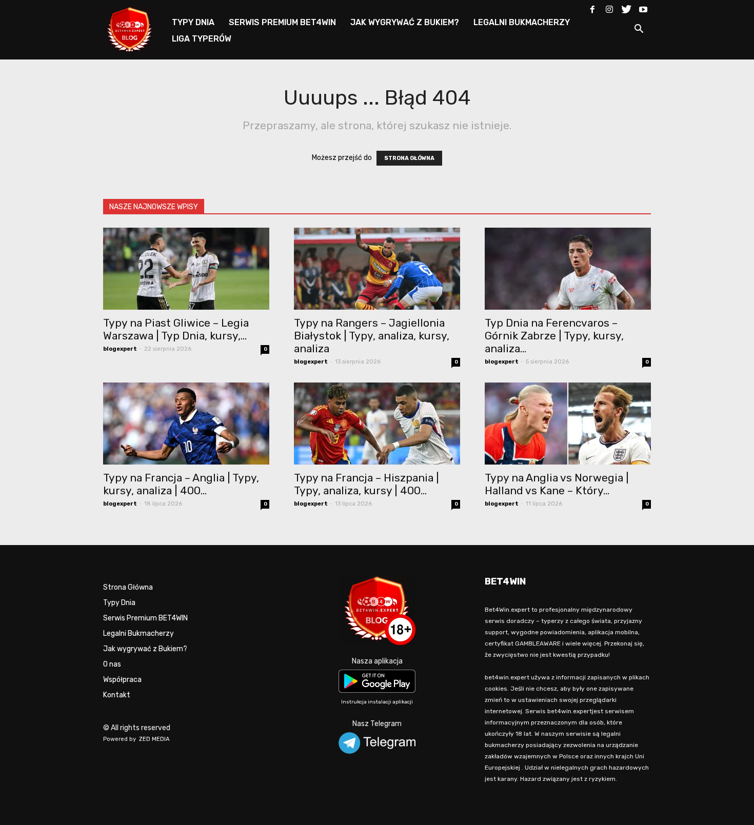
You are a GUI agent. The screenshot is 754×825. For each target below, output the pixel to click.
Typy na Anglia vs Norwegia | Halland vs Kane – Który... (557, 484)
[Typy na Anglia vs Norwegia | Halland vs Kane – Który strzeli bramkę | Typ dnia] (568, 424)
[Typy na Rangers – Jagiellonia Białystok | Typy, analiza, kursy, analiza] (377, 269)
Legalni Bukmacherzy (138, 633)
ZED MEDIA (154, 739)
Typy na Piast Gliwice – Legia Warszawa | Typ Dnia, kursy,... (176, 329)
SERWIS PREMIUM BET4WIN (282, 22)
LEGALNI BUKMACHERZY (521, 22)
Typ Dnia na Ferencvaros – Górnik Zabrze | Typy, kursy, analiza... (554, 335)
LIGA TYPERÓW (201, 39)
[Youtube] (643, 7)
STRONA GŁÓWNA (409, 158)
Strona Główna (128, 587)
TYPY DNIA (193, 22)
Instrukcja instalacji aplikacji (377, 702)
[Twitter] (626, 7)
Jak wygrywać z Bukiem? (145, 649)
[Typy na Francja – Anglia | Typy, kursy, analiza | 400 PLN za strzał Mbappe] (186, 424)
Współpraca (122, 679)
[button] (638, 30)
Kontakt (116, 695)
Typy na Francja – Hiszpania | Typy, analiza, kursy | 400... (366, 484)
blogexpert (120, 349)
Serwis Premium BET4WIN (145, 618)
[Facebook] (592, 7)
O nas (112, 664)
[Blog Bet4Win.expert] (135, 28)
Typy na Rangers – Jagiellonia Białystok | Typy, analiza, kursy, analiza (371, 335)
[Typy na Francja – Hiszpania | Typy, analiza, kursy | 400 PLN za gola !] (377, 424)
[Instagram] (609, 7)
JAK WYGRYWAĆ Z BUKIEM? (404, 22)
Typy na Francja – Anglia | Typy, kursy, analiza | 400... (181, 484)
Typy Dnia (119, 602)
